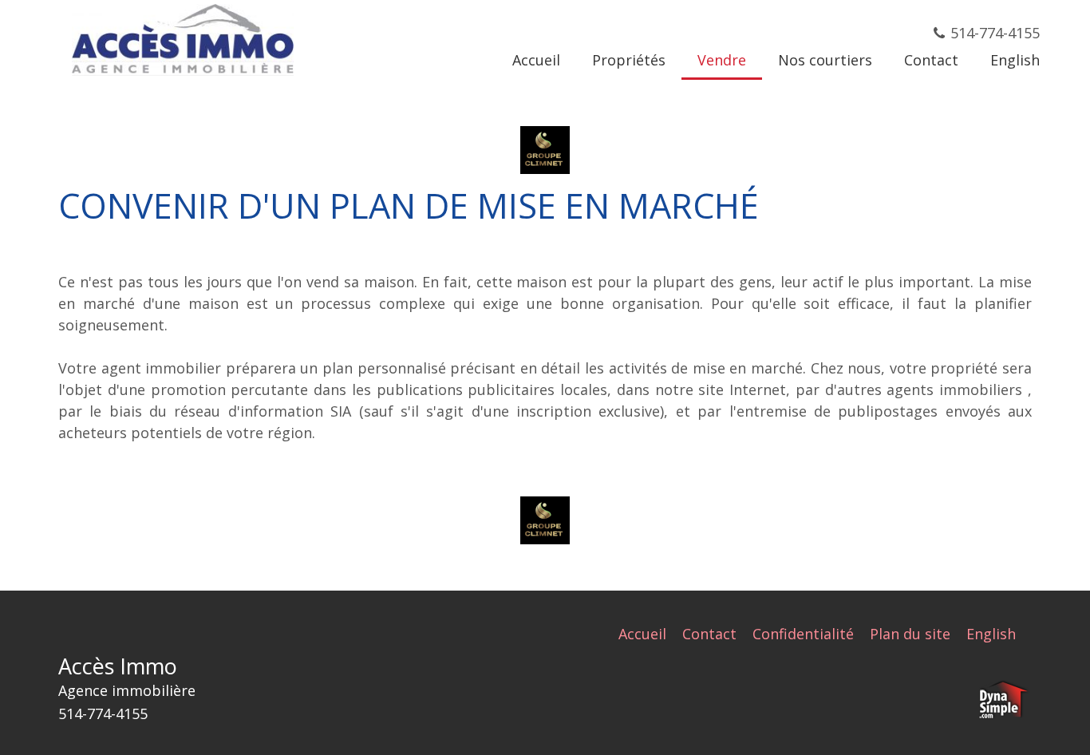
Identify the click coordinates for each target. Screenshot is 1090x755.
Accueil (642, 633)
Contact (709, 633)
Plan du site (910, 633)
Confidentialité (803, 633)
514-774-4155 (995, 32)
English (991, 633)
